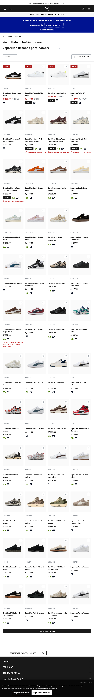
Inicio (5, 42)
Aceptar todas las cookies (41, 693)
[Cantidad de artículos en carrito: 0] (89, 8)
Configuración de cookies (21, 693)
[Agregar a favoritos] (21, 66)
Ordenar (81, 57)
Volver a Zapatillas (13, 37)
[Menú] (5, 8)
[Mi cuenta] (83, 8)
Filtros (8, 57)
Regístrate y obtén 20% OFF (23, 653)
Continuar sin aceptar (86, 682)
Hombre (14, 42)
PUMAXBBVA (51, 25)
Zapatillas (26, 42)
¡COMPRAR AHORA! (47, 29)
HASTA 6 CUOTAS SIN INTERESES (47, 3)
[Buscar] (10, 8)
